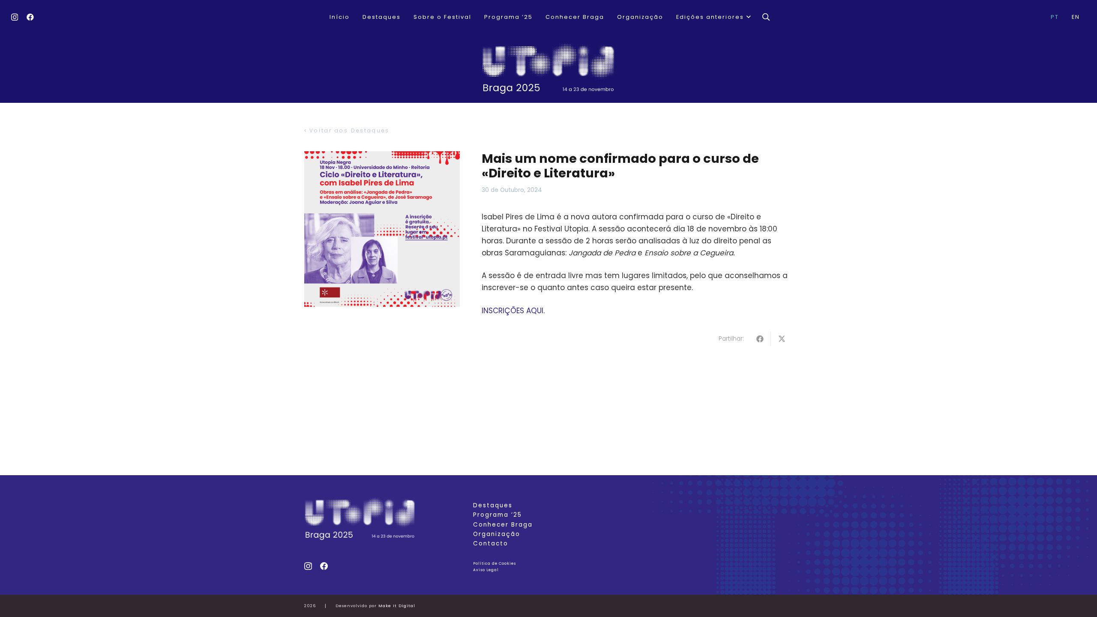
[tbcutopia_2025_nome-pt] (548, 68)
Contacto (490, 543)
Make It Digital (396, 605)
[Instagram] (14, 17)
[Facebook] (30, 17)
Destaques (493, 505)
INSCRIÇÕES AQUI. (513, 311)
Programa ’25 (497, 515)
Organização (496, 534)
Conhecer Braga (503, 525)
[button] (748, 17)
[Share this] (760, 339)
